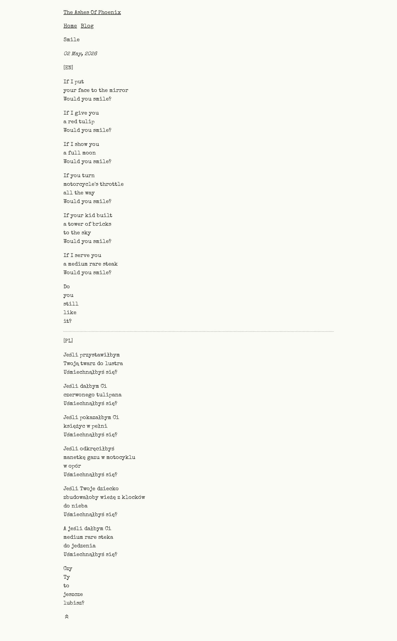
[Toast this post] (66, 617)
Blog (87, 26)
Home (70, 26)
